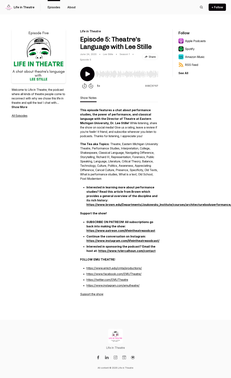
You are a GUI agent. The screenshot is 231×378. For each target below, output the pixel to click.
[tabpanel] (119, 204)
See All (183, 73)
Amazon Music (195, 57)
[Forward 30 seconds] (90, 85)
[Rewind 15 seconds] (84, 85)
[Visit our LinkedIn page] (107, 357)
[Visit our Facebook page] (98, 357)
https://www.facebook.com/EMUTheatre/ (113, 274)
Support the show (91, 294)
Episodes (54, 7)
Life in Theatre (24, 7)
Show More (19, 107)
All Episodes (19, 115)
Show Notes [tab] (88, 98)
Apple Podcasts (195, 41)
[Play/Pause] (87, 74)
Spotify (190, 49)
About (71, 7)
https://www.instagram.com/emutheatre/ (113, 285)
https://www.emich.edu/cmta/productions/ (114, 268)
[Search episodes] (201, 7)
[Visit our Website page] (124, 357)
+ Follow (217, 7)
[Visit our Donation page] (133, 357)
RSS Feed (191, 65)
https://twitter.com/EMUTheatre (107, 279)
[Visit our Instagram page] (115, 357)
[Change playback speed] (98, 85)
